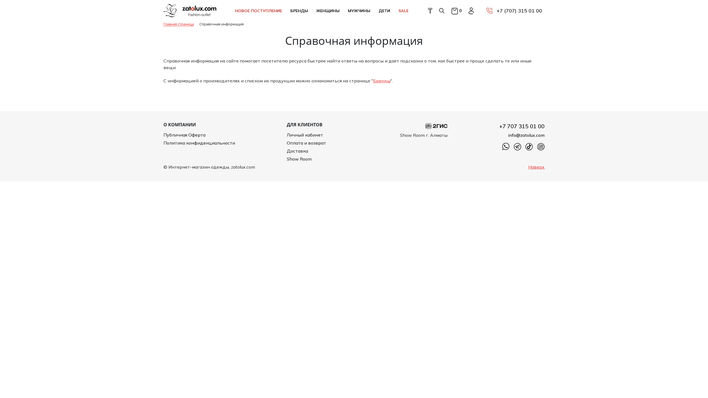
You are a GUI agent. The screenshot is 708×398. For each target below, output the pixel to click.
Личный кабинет (305, 135)
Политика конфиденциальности (199, 143)
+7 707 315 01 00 (522, 126)
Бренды (299, 10)
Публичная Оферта (184, 135)
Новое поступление (258, 10)
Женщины (328, 10)
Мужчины (359, 10)
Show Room (299, 159)
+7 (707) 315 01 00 (519, 10)
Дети (384, 10)
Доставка (297, 151)
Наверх (536, 167)
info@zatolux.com (526, 135)
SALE (403, 10)
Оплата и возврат (306, 143)
